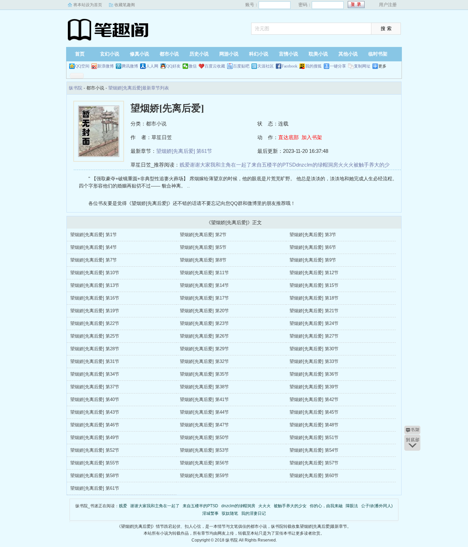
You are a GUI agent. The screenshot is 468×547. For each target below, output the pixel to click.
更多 (382, 66)
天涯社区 (265, 66)
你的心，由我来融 (326, 505)
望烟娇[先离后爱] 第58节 (94, 475)
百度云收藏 (215, 66)
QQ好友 (173, 66)
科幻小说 (258, 54)
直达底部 (288, 137)
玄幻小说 (109, 54)
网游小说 (228, 54)
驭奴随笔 (230, 513)
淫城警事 (210, 513)
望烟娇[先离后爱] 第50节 (204, 437)
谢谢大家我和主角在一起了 (220, 165)
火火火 (346, 165)
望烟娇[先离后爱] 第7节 (93, 260)
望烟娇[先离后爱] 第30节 (314, 348)
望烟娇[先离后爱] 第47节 (204, 424)
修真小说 (139, 54)
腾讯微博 (130, 66)
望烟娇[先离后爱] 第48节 (314, 424)
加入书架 (311, 137)
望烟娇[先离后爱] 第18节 (314, 298)
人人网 (152, 66)
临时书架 (377, 54)
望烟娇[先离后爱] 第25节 (94, 336)
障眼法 (352, 505)
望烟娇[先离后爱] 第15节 (314, 285)
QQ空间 (82, 66)
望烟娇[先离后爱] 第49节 (94, 437)
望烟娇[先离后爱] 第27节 (314, 336)
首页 (80, 54)
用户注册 (388, 4)
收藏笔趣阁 (124, 4)
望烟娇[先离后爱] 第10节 (94, 272)
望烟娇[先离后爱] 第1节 (93, 234)
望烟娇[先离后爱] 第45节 (314, 412)
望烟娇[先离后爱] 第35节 (204, 374)
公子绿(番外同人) (377, 505)
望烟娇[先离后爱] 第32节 (204, 361)
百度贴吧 (241, 66)
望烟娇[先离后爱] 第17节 (204, 298)
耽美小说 (318, 54)
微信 (192, 66)
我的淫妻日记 (253, 513)
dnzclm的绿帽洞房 (317, 165)
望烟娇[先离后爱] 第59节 (204, 475)
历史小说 (199, 54)
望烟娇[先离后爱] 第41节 (204, 399)
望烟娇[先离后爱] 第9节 (313, 260)
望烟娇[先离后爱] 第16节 (94, 298)
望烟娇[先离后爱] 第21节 (314, 310)
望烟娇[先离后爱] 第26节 (204, 336)
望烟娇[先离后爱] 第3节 (313, 234)
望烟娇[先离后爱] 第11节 (204, 272)
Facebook (289, 66)
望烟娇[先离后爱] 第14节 (204, 285)
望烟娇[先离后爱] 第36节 (314, 374)
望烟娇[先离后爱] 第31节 (94, 361)
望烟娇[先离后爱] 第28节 (94, 348)
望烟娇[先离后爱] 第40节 (94, 399)
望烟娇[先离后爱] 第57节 (314, 462)
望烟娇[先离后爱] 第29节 (204, 348)
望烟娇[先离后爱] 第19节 (94, 310)
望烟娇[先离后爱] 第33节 (314, 361)
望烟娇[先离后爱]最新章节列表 (138, 87)
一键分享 (338, 66)
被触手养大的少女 (290, 505)
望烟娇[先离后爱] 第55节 (94, 462)
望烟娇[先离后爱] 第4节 (93, 247)
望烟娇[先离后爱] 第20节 (204, 310)
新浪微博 (105, 66)
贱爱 (185, 165)
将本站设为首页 (87, 4)
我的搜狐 (313, 66)
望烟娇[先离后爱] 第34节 (94, 374)
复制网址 (362, 66)
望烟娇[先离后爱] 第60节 (314, 475)
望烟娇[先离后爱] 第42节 (314, 399)
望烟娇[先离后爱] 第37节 (94, 386)
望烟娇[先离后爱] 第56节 (204, 462)
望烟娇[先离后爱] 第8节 (203, 260)
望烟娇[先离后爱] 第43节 (94, 412)
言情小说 (288, 54)
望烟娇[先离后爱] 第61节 (184, 151)
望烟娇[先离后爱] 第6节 (313, 247)
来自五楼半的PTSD (273, 165)
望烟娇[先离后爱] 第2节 (203, 234)
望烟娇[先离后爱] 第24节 (314, 323)
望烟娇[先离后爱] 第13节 (94, 285)
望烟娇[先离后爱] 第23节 (204, 323)
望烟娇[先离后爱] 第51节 (314, 437)
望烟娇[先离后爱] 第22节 (94, 323)
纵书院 (109, 29)
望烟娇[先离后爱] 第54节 (314, 450)
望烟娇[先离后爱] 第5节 (203, 247)
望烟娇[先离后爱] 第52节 (94, 450)
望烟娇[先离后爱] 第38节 (204, 386)
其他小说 (348, 54)
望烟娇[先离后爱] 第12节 (314, 272)
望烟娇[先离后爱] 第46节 (94, 424)
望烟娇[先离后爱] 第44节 (204, 412)
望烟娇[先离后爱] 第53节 (204, 450)
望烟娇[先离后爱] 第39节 (314, 386)
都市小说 (169, 54)
